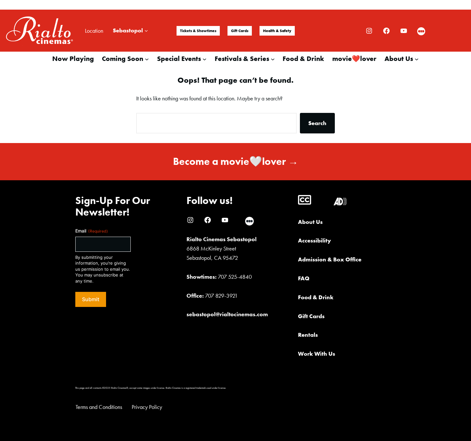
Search (317, 123)
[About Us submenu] (416, 59)
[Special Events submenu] (204, 59)
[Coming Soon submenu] (147, 59)
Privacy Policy (147, 407)
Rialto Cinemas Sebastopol (221, 239)
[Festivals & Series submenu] (273, 59)
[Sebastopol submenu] (146, 30)
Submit (90, 299)
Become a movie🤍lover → (235, 161)
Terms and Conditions (99, 407)
